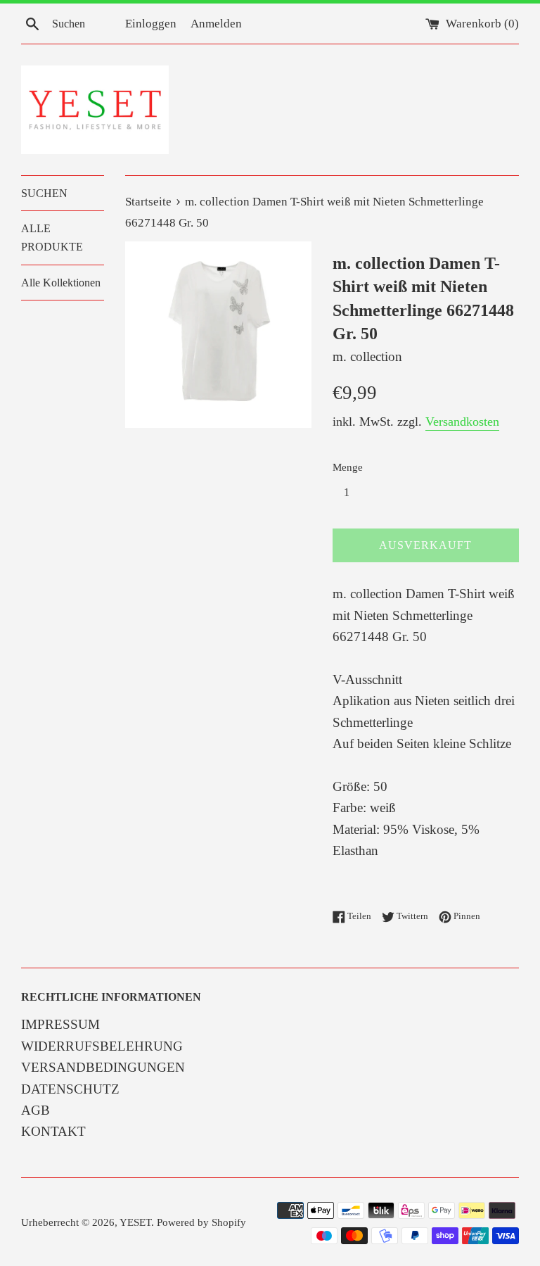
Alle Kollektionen (61, 283)
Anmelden (216, 23)
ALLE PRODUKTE (52, 237)
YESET (135, 1222)
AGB (35, 1110)
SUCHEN (44, 193)
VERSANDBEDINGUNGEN (103, 1067)
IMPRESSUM (60, 1024)
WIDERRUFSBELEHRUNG (102, 1046)
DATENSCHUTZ (70, 1089)
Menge (348, 467)
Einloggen (150, 23)
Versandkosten (462, 421)
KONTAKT (53, 1131)
